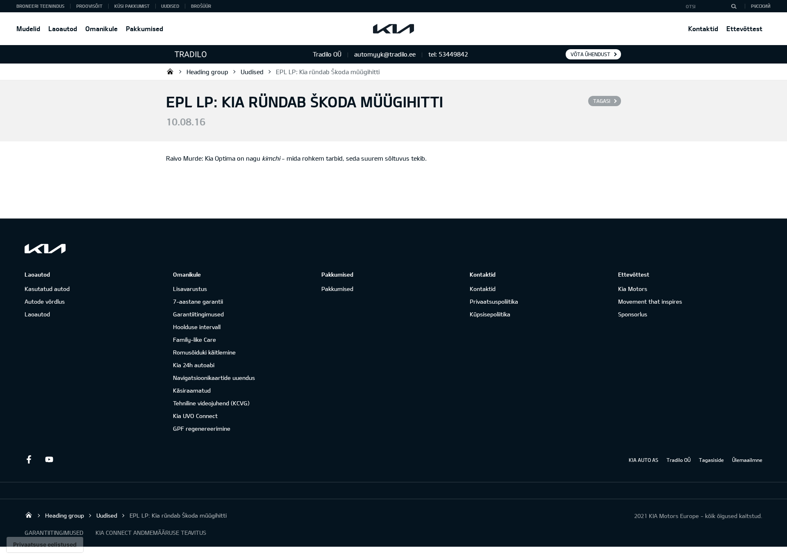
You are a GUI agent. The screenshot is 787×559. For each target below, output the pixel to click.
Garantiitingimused (198, 314)
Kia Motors (632, 288)
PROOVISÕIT (89, 6)
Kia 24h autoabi (193, 364)
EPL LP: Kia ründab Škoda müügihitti (328, 71)
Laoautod (62, 28)
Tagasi (601, 101)
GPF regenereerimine (201, 428)
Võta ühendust (590, 54)
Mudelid (28, 28)
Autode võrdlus (45, 301)
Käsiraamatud (192, 390)
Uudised (170, 6)
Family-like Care (194, 339)
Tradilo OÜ (170, 71)
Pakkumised (144, 28)
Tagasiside (711, 460)
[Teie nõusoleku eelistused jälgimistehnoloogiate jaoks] (45, 544)
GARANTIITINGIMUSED (54, 532)
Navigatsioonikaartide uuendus (214, 377)
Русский (761, 6)
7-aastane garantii (198, 301)
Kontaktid (703, 28)
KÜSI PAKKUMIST (132, 6)
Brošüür (201, 6)
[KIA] (393, 28)
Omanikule (101, 28)
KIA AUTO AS (643, 460)
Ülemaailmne (747, 460)
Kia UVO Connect (195, 415)
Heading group (207, 71)
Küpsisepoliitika (490, 314)
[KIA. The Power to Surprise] (45, 248)
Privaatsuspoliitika (494, 301)
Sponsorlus (632, 314)
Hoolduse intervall (197, 326)
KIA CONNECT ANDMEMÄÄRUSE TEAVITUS (151, 532)
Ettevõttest (744, 28)
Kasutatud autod (47, 288)
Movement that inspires (650, 301)
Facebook (29, 459)
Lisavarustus (190, 288)
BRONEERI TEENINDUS (40, 6)
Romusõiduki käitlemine (204, 352)
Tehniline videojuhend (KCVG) (211, 403)
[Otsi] (733, 6)
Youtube (49, 459)
